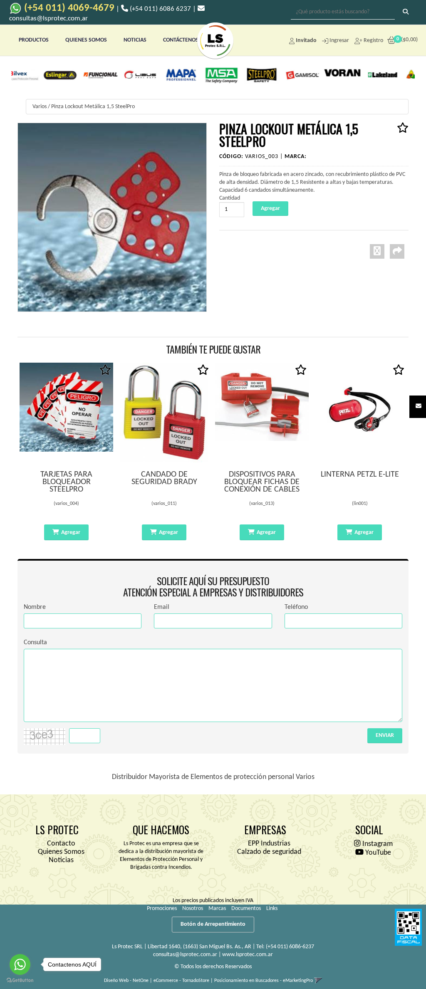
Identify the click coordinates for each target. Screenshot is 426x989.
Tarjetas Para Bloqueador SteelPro (66, 482)
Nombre (35, 607)
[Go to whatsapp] (20, 964)
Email (161, 607)
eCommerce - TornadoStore (181, 980)
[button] (418, 407)
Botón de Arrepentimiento (213, 924)
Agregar (70, 532)
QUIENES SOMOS (86, 40)
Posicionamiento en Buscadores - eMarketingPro (263, 980)
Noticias (61, 860)
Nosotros (192, 908)
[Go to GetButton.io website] (20, 980)
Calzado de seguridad (269, 852)
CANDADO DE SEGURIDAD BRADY (164, 478)
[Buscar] (405, 12)
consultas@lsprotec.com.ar (185, 955)
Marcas (217, 908)
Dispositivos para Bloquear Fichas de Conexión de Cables (262, 482)
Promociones (162, 908)
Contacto (61, 844)
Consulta (35, 642)
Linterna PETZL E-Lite (360, 474)
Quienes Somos (61, 852)
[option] (37, 75)
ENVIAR (385, 735)
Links (271, 908)
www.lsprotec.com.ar (247, 955)
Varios (39, 107)
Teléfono (296, 607)
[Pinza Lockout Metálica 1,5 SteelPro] (112, 217)
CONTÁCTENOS (180, 40)
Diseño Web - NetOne (126, 980)
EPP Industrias (269, 844)
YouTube (377, 853)
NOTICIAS (135, 40)
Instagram (377, 844)
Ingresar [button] (339, 40)
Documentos (246, 908)
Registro (372, 40)
